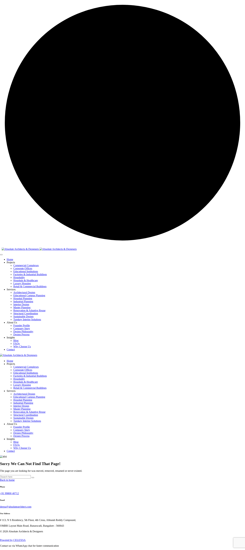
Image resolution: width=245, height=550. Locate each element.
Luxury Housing (22, 283)
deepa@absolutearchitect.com (15, 506)
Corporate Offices (22, 268)
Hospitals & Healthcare (25, 280)
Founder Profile (21, 325)
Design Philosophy (23, 331)
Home (10, 259)
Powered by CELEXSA (13, 540)
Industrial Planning (23, 301)
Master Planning (21, 307)
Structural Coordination (25, 313)
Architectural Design (24, 292)
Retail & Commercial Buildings (29, 286)
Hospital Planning (22, 298)
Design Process (21, 334)
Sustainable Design (23, 316)
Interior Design (21, 304)
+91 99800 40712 (9, 493)
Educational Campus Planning (29, 295)
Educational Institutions (25, 271)
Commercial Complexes (26, 265)
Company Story (21, 328)
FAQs (16, 343)
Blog (15, 340)
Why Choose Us (22, 346)
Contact (11, 349)
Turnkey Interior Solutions (27, 319)
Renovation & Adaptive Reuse (29, 310)
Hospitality (19, 277)
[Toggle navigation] (1, 254)
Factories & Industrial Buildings (30, 274)
